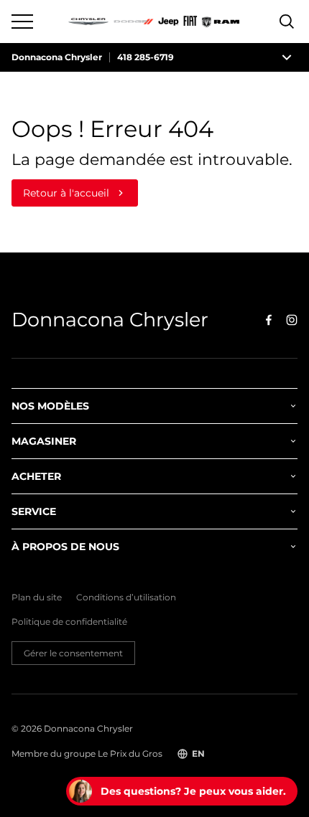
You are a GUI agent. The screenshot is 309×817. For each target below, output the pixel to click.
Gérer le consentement (73, 653)
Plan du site (36, 597)
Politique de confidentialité (69, 622)
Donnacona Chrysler (56, 57)
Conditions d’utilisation (126, 597)
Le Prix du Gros (130, 753)
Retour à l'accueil (66, 192)
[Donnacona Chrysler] (154, 21)
